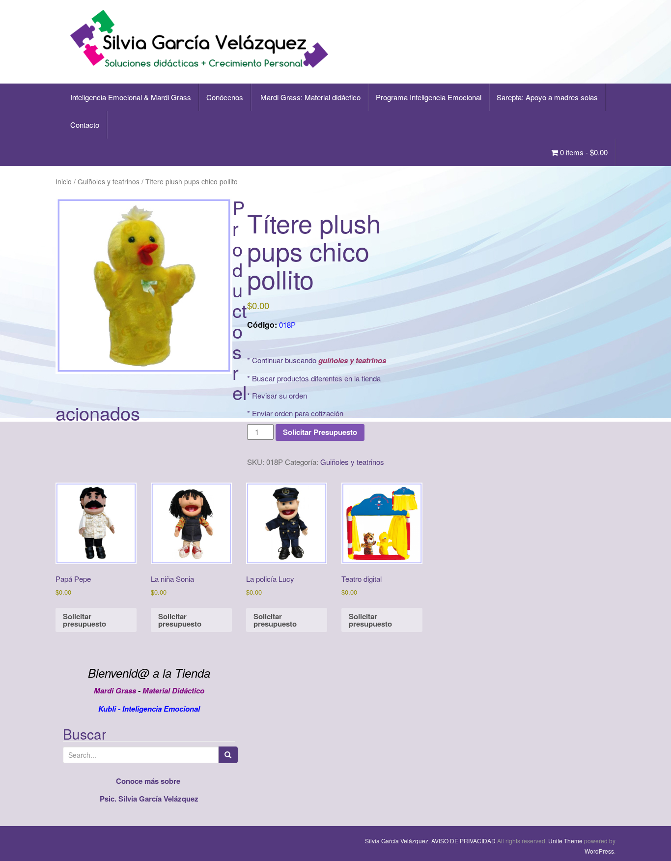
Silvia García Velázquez (396, 840)
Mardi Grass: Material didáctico (309, 97)
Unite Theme (565, 840)
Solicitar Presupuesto (320, 432)
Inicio (64, 181)
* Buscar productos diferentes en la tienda (314, 378)
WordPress (599, 851)
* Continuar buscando (316, 360)
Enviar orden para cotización (297, 413)
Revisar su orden (279, 395)
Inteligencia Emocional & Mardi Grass (130, 97)
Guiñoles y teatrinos (109, 181)
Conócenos (224, 97)
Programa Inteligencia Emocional (428, 97)
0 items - (583, 152)
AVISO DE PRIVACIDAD (463, 840)
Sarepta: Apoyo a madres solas (547, 97)
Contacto (84, 124)
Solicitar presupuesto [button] (84, 620)
